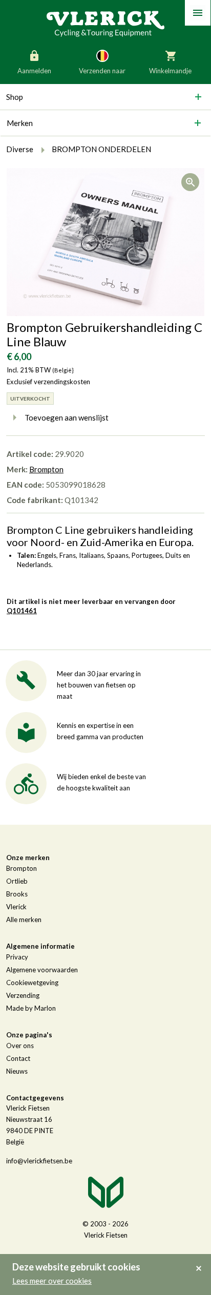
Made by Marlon (31, 1008)
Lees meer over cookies (52, 1280)
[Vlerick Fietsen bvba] (105, 23)
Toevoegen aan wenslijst (67, 417)
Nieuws (17, 1071)
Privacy (17, 957)
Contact (18, 1058)
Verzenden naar (102, 71)
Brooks (17, 894)
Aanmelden (34, 71)
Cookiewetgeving (32, 982)
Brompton (46, 469)
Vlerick (16, 907)
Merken (20, 123)
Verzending (22, 995)
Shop (14, 96)
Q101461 (22, 611)
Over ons (20, 1045)
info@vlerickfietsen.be (39, 1161)
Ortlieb (17, 881)
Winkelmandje (170, 71)
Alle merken (23, 919)
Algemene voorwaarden (42, 970)
